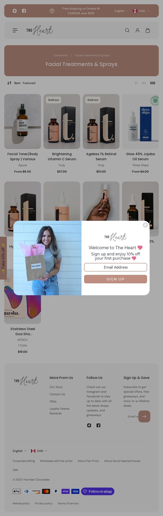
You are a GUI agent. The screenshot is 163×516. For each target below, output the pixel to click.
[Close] (145, 225)
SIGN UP (116, 279)
